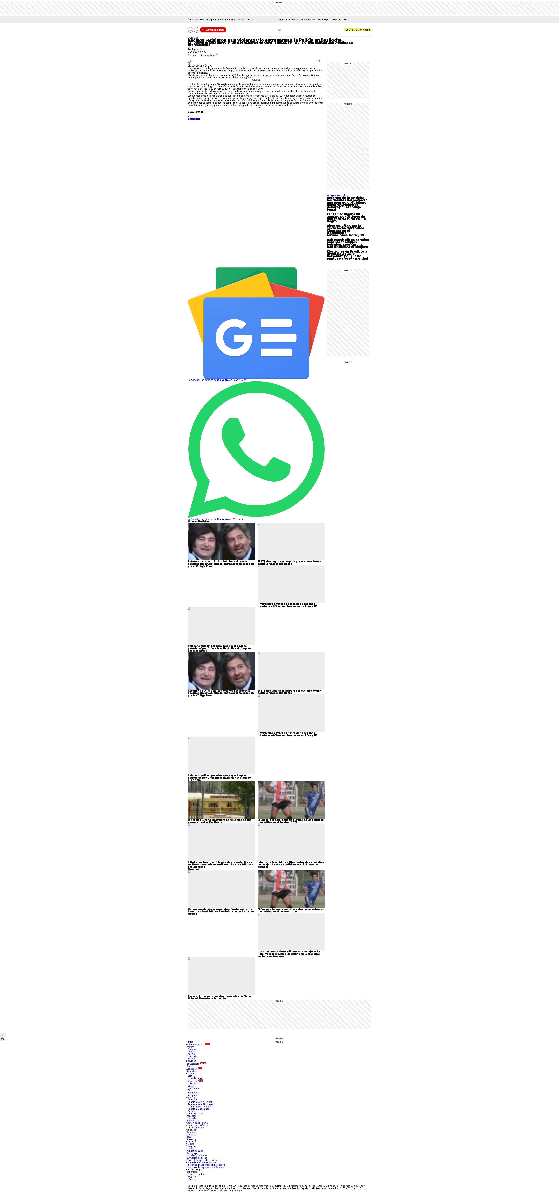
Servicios (191, 1061)
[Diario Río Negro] (279, 30)
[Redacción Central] (189, 47)
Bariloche (230, 19)
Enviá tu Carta (195, 1113)
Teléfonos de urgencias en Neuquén (205, 1167)
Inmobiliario (192, 1120)
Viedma (251, 19)
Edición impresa (195, 1127)
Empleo (190, 1148)
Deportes (191, 1071)
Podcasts (191, 1118)
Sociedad (191, 1083)
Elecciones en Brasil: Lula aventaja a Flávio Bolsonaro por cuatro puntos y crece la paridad (347, 254)
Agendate (194, 1068)
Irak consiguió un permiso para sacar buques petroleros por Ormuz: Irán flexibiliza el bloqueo (348, 243)
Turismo (190, 1058)
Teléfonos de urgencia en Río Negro (205, 1164)
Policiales (193, 37)
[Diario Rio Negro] (199, 1182)
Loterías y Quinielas (196, 1155)
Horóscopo (193, 1088)
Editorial (192, 1099)
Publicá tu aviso (194, 1151)
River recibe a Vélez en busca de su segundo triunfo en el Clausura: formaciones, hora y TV (287, 605)
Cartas (191, 1111)
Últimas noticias (196, 19)
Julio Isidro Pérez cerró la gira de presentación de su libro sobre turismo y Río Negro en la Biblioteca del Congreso (220, 865)
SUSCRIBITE (357, 29)
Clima (191, 1085)
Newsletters (196, 1063)
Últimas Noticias (197, 1044)
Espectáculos (195, 1078)
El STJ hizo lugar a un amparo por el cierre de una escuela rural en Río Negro (346, 217)
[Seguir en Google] (189, 63)
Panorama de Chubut (199, 1106)
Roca (220, 19)
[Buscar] (197, 30)
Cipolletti (241, 19)
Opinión (190, 1097)
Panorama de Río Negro (200, 1104)
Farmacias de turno (196, 1157)
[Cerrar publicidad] (2, 1035)
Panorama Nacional (198, 1109)
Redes (189, 1066)
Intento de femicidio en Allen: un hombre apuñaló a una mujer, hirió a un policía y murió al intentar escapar (291, 865)
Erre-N (191, 1075)
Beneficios (191, 1171)
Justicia (192, 1051)
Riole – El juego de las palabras (202, 1160)
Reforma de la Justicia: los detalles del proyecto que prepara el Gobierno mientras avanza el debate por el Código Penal (347, 204)
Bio (189, 1090)
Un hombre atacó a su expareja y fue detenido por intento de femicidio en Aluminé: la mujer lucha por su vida (221, 912)
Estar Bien (194, 1081)
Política (190, 1047)
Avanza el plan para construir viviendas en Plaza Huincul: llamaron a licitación (219, 997)
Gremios (192, 1049)
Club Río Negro (307, 19)
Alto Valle (191, 1134)
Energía (190, 1054)
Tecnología (193, 1092)
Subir (192, 1179)
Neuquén (211, 19)
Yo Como (192, 1095)
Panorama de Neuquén (200, 1102)
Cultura (190, 1073)
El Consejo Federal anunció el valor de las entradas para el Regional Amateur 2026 (291, 821)
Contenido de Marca (197, 1125)
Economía (191, 1056)
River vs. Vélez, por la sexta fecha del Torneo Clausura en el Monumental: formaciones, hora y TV (345, 230)
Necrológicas (324, 19)
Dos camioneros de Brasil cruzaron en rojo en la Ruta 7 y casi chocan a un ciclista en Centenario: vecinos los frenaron (289, 954)
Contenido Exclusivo (197, 1123)
